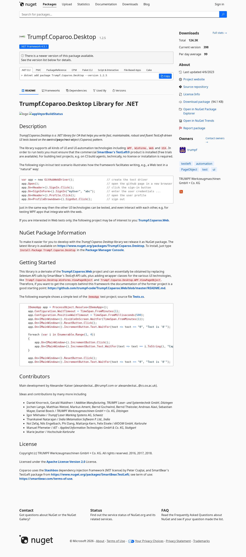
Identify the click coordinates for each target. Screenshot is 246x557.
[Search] (223, 14)
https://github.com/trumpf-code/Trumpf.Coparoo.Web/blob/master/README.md (106, 288)
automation (204, 164)
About (100, 541)
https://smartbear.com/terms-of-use (45, 479)
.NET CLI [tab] (25, 70)
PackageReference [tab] (56, 70)
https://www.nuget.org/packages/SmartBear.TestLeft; (90, 474)
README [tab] (30, 90)
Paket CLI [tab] (87, 70)
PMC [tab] (38, 70)
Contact (26, 510)
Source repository (195, 87)
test (205, 169)
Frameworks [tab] (52, 90)
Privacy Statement (178, 541)
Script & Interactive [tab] (108, 70)
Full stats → (220, 32)
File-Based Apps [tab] (132, 70)
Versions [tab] (120, 90)
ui (214, 169)
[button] (165, 76)
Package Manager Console (104, 250)
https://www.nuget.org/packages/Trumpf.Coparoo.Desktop (100, 246)
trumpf (192, 150)
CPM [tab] (74, 70)
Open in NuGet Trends (198, 121)
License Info (191, 94)
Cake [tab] (149, 70)
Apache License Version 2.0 (65, 462)
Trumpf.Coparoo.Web (153, 220)
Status (96, 510)
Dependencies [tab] (78, 90)
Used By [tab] (101, 90)
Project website (194, 79)
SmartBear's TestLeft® (113, 152)
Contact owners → (215, 140)
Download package (196, 102)
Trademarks (201, 541)
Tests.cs (138, 297)
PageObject (189, 169)
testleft (186, 164)
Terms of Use (116, 541)
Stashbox (51, 470)
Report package (194, 128)
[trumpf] (182, 150)
